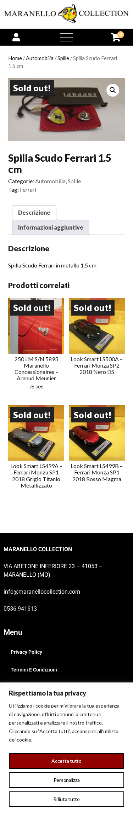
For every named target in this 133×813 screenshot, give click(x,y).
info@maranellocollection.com (42, 591)
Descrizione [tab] (34, 212)
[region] (66, 747)
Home (15, 58)
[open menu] (66, 37)
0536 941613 (20, 608)
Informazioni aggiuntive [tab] (50, 227)
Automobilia (40, 58)
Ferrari (28, 189)
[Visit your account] (16, 37)
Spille (63, 58)
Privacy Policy (26, 652)
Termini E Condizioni (34, 670)
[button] (112, 90)
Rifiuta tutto (66, 799)
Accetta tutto (66, 761)
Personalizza (67, 780)
